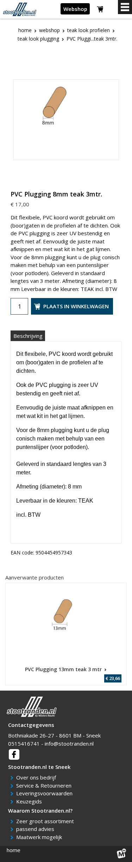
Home (25, 30)
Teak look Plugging (38, 38)
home (13, 850)
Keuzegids (30, 801)
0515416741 (24, 743)
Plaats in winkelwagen (76, 306)
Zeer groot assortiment (46, 821)
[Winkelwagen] (100, 10)
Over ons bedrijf (37, 777)
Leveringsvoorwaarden (46, 793)
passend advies (36, 828)
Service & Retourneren (45, 785)
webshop (49, 30)
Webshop (75, 8)
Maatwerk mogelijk (40, 836)
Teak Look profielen (88, 30)
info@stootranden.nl (69, 743)
